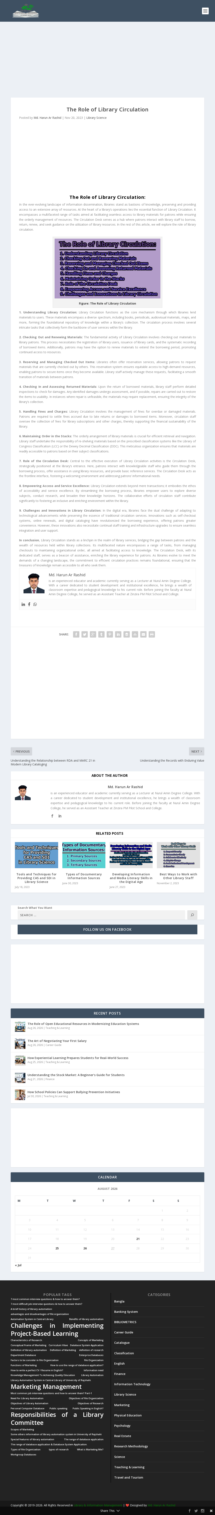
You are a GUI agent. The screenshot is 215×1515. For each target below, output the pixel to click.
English (119, 1363)
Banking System (126, 1312)
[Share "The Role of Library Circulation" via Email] (143, 634)
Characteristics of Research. (27, 1340)
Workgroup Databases (23, 1454)
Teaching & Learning (58, 1028)
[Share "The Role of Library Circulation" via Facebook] (76, 634)
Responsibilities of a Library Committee (57, 1419)
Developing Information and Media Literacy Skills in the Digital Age (131, 878)
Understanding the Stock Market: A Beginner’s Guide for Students (76, 1075)
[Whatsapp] (35, 604)
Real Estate (122, 1436)
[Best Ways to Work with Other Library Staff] (178, 855)
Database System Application (87, 1345)
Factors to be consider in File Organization (35, 1360)
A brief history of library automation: (31, 1309)
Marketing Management (46, 1387)
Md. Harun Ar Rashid (47, 118)
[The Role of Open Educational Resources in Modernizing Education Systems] (20, 1026)
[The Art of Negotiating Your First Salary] (20, 1043)
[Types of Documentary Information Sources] (83, 855)
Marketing (122, 1405)
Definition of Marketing (63, 1350)
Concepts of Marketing (91, 1340)
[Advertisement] (107, 59)
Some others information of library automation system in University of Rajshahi (56, 1434)
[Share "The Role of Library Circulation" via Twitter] (84, 634)
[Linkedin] (23, 604)
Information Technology (132, 1384)
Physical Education (128, 1415)
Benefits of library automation (86, 1319)
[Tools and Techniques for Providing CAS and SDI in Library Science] (36, 855)
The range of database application (84, 1439)
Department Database (23, 1355)
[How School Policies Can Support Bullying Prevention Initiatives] (20, 1095)
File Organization (94, 1360)
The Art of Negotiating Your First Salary (57, 1041)
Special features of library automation (32, 1439)
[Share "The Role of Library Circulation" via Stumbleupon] (135, 634)
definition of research (91, 1350)
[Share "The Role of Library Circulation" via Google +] (93, 634)
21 (138, 1239)
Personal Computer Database (27, 1408)
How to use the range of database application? (77, 1365)
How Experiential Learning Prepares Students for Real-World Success (78, 1058)
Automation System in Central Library (32, 1319)
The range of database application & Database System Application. (49, 1444)
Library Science (96, 118)
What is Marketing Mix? (90, 1449)
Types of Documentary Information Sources (84, 876)
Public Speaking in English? (88, 1408)
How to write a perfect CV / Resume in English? (37, 1370)
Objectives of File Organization (86, 1398)
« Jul (18, 1265)
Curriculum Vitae (58, 1345)
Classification (124, 1353)
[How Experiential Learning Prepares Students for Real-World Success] (20, 1060)
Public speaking (58, 1408)
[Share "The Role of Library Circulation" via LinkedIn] (118, 634)
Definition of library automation (29, 1350)
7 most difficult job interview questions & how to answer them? (46, 1304)
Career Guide (54, 1045)
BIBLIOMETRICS (125, 1322)
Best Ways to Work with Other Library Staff (178, 876)
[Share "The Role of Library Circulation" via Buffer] (126, 634)
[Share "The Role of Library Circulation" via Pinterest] (110, 634)
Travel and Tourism (128, 1477)
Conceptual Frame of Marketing (28, 1345)
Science (119, 1457)
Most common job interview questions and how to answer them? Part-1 (51, 1393)
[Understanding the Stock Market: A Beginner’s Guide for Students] (20, 1077)
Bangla (119, 1301)
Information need (94, 1370)
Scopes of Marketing (22, 1429)
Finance (50, 1079)
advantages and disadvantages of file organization (40, 1314)
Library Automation (92, 1375)
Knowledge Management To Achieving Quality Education (43, 1375)
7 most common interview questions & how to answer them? (45, 1299)
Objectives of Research (91, 1403)
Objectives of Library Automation (29, 1403)
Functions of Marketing (24, 1365)
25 (57, 1248)
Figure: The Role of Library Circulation (107, 303)
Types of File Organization (26, 1449)
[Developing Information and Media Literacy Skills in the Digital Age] (131, 855)
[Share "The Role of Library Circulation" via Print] (152, 634)
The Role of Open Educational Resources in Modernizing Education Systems (83, 1024)
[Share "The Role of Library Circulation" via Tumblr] (101, 634)
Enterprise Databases (91, 1355)
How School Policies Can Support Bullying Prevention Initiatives (74, 1092)
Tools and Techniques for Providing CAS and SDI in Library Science (36, 878)
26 (85, 1248)
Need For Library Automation (27, 1398)
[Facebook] (29, 604)
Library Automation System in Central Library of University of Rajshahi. (51, 1380)
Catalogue (122, 1343)
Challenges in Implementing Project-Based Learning (57, 1329)
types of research (59, 1449)
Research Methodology (131, 1446)
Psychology (122, 1426)
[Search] (192, 915)
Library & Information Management (98, 1505)
